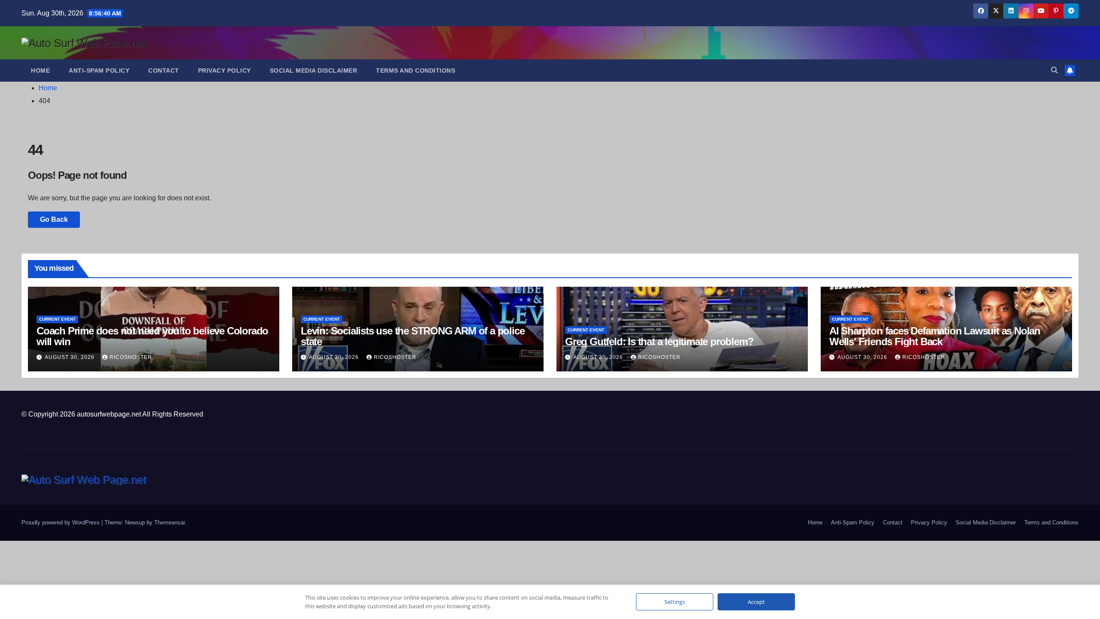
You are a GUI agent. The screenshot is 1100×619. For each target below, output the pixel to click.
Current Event (57, 319)
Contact (163, 70)
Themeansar (169, 522)
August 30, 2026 (70, 357)
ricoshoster (131, 357)
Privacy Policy (224, 70)
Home (40, 70)
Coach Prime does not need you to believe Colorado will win (152, 336)
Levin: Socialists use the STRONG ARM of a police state (412, 336)
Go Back (54, 219)
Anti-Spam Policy (99, 70)
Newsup (135, 522)
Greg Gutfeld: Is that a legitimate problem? (659, 341)
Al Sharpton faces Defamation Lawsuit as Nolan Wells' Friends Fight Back (934, 336)
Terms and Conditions (415, 70)
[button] (1054, 70)
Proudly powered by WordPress (61, 522)
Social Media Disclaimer (314, 70)
